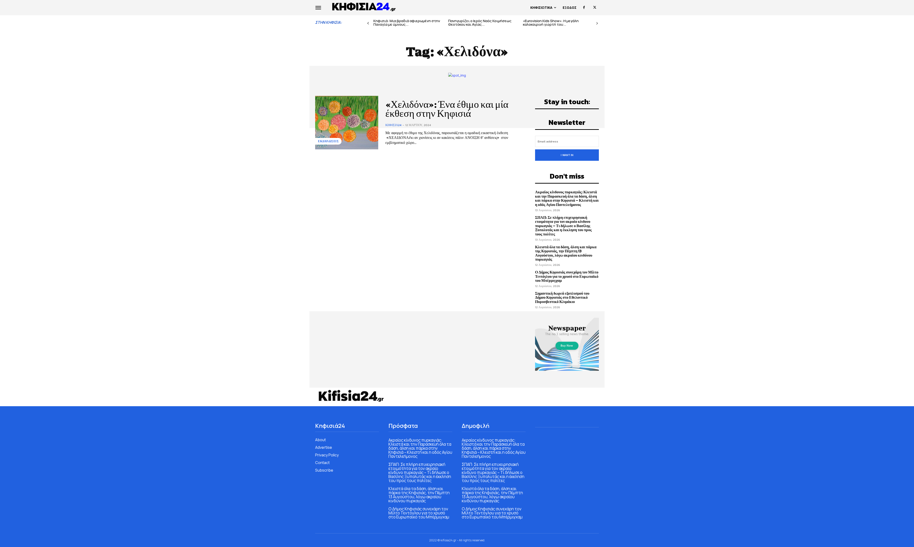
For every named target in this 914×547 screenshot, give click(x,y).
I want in (567, 155)
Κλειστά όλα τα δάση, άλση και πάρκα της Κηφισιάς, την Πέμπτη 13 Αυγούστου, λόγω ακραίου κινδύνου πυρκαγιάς (565, 253)
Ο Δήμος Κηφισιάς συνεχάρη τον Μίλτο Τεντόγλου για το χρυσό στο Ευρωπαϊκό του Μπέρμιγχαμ (566, 276)
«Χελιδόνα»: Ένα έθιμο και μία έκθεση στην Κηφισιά (446, 109)
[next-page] (597, 23)
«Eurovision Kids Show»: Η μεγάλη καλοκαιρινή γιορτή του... (551, 22)
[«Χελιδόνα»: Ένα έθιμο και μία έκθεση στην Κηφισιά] (346, 122)
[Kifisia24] (364, 6)
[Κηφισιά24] (351, 396)
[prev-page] (368, 23)
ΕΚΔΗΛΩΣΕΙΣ (328, 141)
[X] (595, 7)
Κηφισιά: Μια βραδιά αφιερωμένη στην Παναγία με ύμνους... (406, 22)
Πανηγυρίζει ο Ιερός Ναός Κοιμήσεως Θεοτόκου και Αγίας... (480, 22)
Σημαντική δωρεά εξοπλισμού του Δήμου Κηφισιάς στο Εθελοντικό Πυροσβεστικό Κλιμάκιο (562, 297)
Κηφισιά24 (393, 125)
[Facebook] (584, 7)
